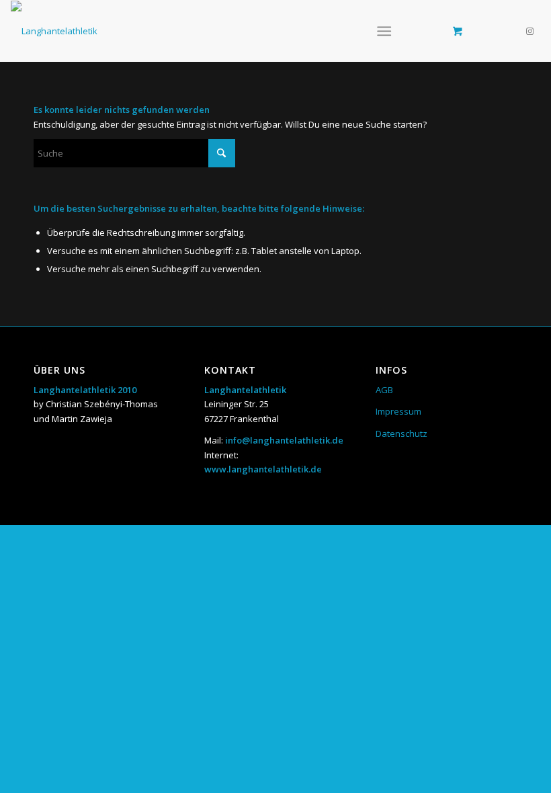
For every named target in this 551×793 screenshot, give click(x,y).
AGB (384, 390)
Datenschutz (401, 433)
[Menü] (384, 31)
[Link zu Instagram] (530, 31)
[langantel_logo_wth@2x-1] (54, 31)
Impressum (398, 411)
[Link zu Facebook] (510, 31)
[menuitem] (386, 31)
